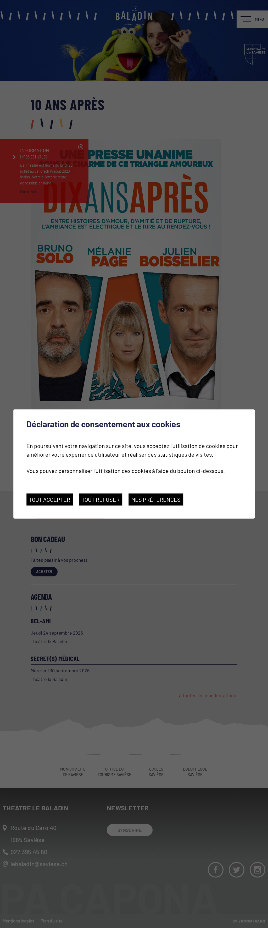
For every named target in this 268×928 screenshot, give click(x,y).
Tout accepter (49, 499)
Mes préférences (156, 499)
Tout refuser (101, 499)
